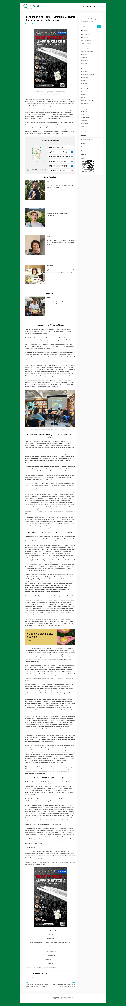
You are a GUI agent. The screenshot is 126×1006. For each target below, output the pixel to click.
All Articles (84, 6)
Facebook (83, 147)
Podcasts (83, 106)
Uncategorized (84, 123)
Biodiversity (84, 54)
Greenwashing (50, 967)
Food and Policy (85, 71)
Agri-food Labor (85, 37)
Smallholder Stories (85, 117)
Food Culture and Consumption (88, 74)
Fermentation (84, 63)
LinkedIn (83, 143)
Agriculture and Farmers (86, 43)
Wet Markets (84, 129)
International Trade (85, 89)
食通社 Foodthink (68, 998)
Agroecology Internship (86, 48)
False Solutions (84, 60)
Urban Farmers (84, 126)
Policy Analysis (84, 109)
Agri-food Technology (41, 967)
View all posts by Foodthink (31, 977)
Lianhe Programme (85, 91)
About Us (92, 6)
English (100, 6)
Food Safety (84, 80)
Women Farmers (85, 131)
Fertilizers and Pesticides (87, 66)
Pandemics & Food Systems (87, 100)
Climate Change (84, 57)
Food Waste (84, 83)
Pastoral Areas (84, 103)
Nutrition (83, 97)
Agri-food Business (33, 967)
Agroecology (84, 46)
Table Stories (84, 120)
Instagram (83, 154)
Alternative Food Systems (87, 51)
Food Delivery (84, 77)
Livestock (83, 94)
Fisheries (83, 69)
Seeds (54, 967)
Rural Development (85, 111)
